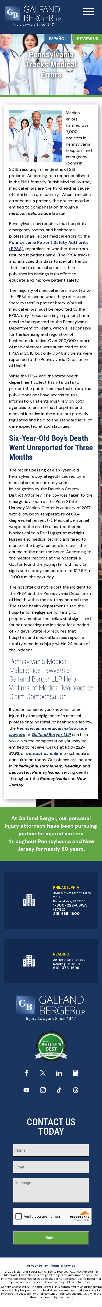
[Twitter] (42, 1074)
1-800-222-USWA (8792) (70, 907)
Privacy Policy (37, 1265)
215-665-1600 (66, 913)
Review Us (87, 38)
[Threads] (75, 1091)
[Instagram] (42, 1091)
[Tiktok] (59, 1091)
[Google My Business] (75, 1074)
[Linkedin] (59, 1074)
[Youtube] (26, 1091)
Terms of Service (62, 1265)
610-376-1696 (66, 967)
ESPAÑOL (57, 38)
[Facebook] (26, 1074)
